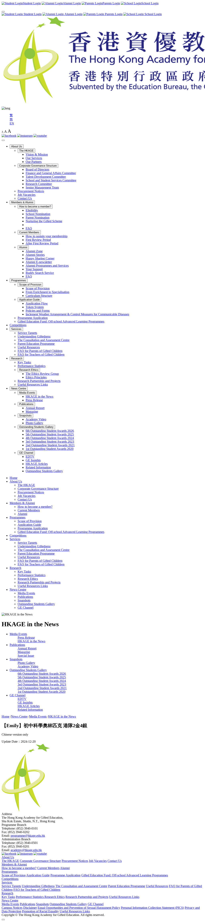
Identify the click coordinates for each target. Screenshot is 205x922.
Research (16, 358)
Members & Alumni (22, 202)
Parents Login (113, 14)
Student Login (32, 14)
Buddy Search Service (40, 272)
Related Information (38, 467)
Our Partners (34, 161)
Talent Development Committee (46, 176)
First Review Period (38, 239)
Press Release (34, 400)
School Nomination (38, 214)
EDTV (30, 456)
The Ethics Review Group (42, 373)
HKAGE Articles (37, 464)
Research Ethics (28, 369)
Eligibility (32, 210)
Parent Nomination (37, 217)
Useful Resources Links (33, 384)
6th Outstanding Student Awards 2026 (50, 430)
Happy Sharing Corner (40, 258)
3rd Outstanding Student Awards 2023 (50, 441)
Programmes (18, 280)
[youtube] (40, 135)
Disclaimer (30, 907)
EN (12, 123)
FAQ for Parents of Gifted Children (40, 351)
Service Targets (27, 333)
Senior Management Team (42, 187)
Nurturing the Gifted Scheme (44, 221)
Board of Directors (37, 169)
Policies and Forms (38, 310)
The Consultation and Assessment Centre (43, 340)
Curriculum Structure (39, 295)
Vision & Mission (37, 154)
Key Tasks (24, 362)
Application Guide (29, 299)
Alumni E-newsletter (39, 262)
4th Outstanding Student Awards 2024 (50, 438)
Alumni (23, 247)
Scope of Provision (30, 284)
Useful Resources (29, 347)
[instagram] (25, 135)
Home (13, 478)
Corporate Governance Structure (38, 165)
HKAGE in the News (39, 396)
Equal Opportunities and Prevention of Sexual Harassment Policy (79, 907)
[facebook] (9, 135)
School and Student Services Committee (51, 180)
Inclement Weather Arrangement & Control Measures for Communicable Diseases (77, 314)
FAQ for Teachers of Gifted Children (41, 354)
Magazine (32, 411)
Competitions (18, 325)
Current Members (29, 232)
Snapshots (25, 415)
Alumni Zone (34, 251)
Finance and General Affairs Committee (51, 173)
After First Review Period (42, 243)
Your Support (34, 269)
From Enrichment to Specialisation (47, 292)
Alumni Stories (35, 254)
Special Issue (26, 655)
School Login (153, 14)
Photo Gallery (34, 423)
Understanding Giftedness (34, 336)
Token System (35, 307)
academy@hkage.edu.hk (26, 850)
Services (16, 329)
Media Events (27, 392)
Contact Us (25, 198)
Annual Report (35, 408)
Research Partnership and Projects (39, 381)
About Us (16, 146)
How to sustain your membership (46, 236)
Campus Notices (12, 907)
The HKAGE (26, 150)
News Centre (18, 388)
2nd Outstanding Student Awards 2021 (50, 445)
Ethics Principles (36, 377)
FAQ (29, 228)
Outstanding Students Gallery (36, 426)
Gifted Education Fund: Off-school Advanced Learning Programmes (61, 321)
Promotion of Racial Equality (40, 911)
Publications (26, 404)
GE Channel (26, 452)
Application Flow (37, 303)
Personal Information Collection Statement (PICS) (152, 907)
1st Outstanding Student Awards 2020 (49, 448)
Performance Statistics (31, 366)
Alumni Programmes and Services (47, 265)
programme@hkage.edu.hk (28, 835)
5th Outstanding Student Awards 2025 (50, 434)
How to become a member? (35, 206)
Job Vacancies (26, 194)
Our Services (34, 158)
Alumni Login (73, 14)
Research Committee (39, 184)
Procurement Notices (31, 191)
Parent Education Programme (36, 343)
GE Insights (33, 460)
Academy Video (36, 419)
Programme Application (33, 318)
